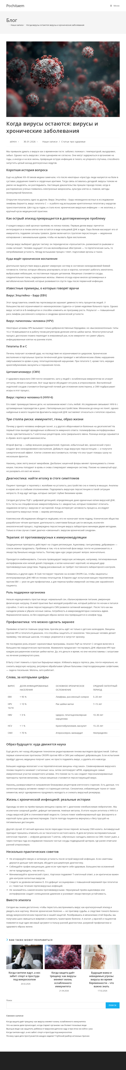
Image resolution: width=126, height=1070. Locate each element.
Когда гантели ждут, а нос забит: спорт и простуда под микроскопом (24, 976)
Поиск (9, 1000)
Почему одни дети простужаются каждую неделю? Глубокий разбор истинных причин (47, 1036)
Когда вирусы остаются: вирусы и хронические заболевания (55, 25)
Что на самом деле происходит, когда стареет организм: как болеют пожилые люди (46, 1025)
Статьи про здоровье (73, 141)
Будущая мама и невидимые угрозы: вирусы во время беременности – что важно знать (101, 979)
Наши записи (50, 141)
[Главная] (7, 25)
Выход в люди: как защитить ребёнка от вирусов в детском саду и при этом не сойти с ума (49, 1028)
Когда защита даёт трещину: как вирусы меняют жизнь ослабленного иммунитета (63, 979)
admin (13, 141)
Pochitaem (15, 5)
